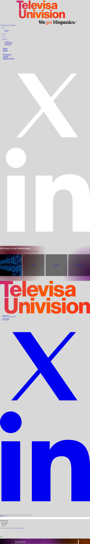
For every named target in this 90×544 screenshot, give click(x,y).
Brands (6, 31)
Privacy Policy (14, 528)
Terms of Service (8, 514)
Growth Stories (8, 44)
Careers (6, 56)
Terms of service (21, 528)
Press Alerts (3, 524)
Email (3, 515)
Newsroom (7, 54)
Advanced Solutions (9, 42)
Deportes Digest (4, 523)
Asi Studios (7, 41)
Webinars (3, 525)
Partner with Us (9, 58)
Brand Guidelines (5, 319)
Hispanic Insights (8, 43)
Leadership (7, 30)
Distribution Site (5, 315)
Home (5, 48)
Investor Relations (5, 318)
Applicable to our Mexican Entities (9, 316)
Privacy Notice (2, 514)
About (5, 50)
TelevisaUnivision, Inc (20, 514)
